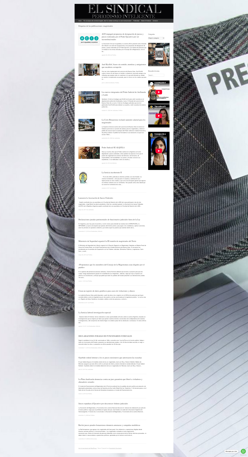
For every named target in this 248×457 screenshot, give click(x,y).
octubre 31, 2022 (106, 110)
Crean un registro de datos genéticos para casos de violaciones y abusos (106, 291)
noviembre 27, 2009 (83, 439)
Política (114, 55)
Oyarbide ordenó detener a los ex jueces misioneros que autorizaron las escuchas (110, 357)
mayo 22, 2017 (82, 209)
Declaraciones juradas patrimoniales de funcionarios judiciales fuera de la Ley (109, 219)
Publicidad (136, 21)
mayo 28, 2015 (82, 255)
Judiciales (115, 110)
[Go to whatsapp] (243, 451)
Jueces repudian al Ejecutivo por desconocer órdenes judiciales (103, 403)
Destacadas (94, 231)
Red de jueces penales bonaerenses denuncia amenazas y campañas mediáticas (109, 425)
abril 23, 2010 (82, 369)
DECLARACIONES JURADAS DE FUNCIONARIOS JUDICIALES (105, 336)
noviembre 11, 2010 (83, 348)
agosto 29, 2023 (106, 55)
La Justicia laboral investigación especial (94, 312)
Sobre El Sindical (146, 21)
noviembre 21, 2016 (83, 231)
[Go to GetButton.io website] (243, 455)
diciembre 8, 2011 (83, 302)
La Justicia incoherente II (112, 172)
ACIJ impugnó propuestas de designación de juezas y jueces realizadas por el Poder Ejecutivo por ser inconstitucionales (122, 37)
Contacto (155, 21)
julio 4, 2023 (105, 82)
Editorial (112, 82)
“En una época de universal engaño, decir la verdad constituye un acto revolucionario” (107, 21)
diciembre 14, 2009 (83, 415)
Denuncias (94, 439)
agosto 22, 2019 (106, 163)
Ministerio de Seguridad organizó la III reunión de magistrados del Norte (107, 241)
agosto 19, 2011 (82, 326)
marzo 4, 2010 (82, 393)
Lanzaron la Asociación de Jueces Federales (95, 198)
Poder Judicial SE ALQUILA (113, 147)
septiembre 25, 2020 (107, 138)
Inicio (79, 21)
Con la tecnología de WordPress (87, 448)
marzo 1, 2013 (82, 281)
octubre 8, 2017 (106, 188)
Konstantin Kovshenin (115, 448)
